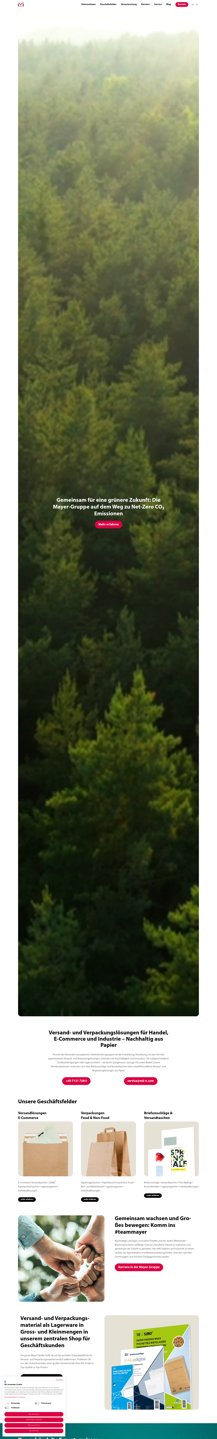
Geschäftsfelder (108, 4)
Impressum (59, 1380)
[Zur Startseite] (21, 4)
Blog (168, 4)
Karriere (145, 4)
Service (158, 4)
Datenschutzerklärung (11, 1397)
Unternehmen (88, 4)
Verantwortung (129, 4)
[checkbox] (6, 1403)
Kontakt (182, 4)
